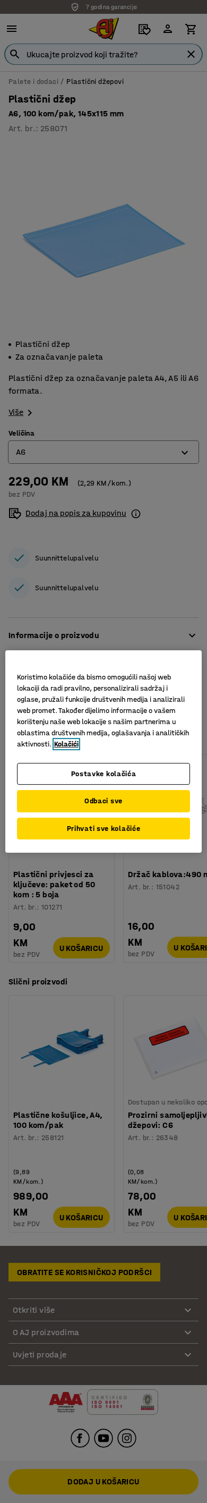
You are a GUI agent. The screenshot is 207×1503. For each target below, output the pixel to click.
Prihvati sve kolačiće (104, 828)
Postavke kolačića (103, 773)
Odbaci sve (103, 800)
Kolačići (66, 744)
